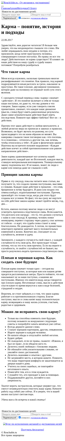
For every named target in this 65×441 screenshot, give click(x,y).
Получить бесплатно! (32, 429)
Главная (5, 8)
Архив (13, 8)
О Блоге (32, 8)
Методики (22, 8)
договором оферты (39, 18)
